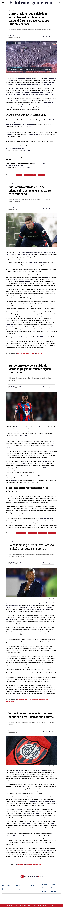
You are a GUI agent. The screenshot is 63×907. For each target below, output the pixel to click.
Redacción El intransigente (16, 36)
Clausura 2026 (20, 699)
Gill (28, 257)
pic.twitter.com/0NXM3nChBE (15, 148)
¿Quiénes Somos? (7, 885)
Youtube (45, 891)
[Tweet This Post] (46, 36)
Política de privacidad (26, 901)
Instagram (54, 884)
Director (18, 885)
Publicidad (34, 889)
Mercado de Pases (25, 281)
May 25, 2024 (26, 150)
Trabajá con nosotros (21, 889)
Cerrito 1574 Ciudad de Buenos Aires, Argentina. (31, 897)
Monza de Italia (16, 279)
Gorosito (33, 605)
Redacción (34, 885)
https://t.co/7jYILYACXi (39, 146)
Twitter (45, 888)
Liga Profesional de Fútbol (30, 175)
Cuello (23, 787)
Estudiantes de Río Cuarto (32, 699)
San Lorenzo (21, 78)
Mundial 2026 (10, 327)
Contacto (54, 891)
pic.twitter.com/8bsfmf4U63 (15, 165)
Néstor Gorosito (43, 533)
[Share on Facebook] (43, 36)
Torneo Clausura (46, 607)
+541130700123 (23, 905)
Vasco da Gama (37, 864)
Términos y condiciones (36, 901)
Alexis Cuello (18, 772)
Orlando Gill (46, 252)
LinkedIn (54, 888)
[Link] (49, 36)
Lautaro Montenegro (21, 533)
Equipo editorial (6, 889)
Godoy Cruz (29, 78)
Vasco (37, 770)
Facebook (45, 884)
